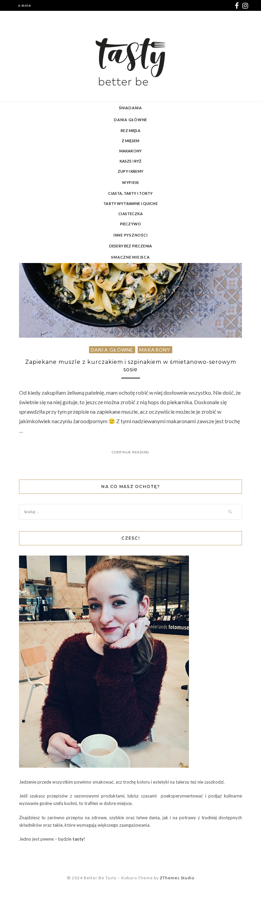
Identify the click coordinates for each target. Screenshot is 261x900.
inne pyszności (131, 235)
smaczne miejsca (130, 257)
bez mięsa (130, 130)
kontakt (25, 16)
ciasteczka (130, 213)
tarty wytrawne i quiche (130, 203)
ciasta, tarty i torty (130, 193)
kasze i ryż (131, 161)
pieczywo (130, 224)
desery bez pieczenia (130, 246)
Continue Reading (130, 452)
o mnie (24, 5)
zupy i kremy (130, 171)
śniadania (130, 108)
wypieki (130, 182)
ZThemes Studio (177, 877)
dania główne (130, 119)
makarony (130, 151)
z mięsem (130, 140)
